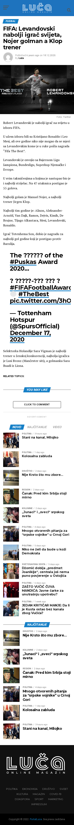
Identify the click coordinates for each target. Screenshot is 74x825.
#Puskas (23, 262)
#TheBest (33, 294)
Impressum (39, 804)
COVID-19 (55, 794)
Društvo (48, 788)
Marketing (55, 799)
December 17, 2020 (30, 336)
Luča (21, 58)
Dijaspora (22, 799)
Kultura (22, 794)
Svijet (64, 788)
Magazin (39, 794)
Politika (12, 788)
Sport (39, 799)
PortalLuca (36, 819)
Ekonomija (29, 788)
